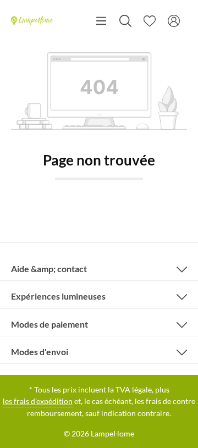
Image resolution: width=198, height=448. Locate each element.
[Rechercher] (125, 21)
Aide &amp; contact (49, 268)
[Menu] (101, 21)
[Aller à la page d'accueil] (32, 20)
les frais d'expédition (38, 401)
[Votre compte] (174, 21)
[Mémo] (150, 21)
